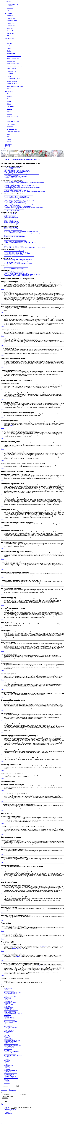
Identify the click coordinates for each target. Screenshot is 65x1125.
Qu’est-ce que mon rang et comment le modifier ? (16, 190)
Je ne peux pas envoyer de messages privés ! (15, 240)
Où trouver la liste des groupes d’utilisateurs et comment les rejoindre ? (21, 231)
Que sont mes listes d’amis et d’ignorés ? (14, 246)
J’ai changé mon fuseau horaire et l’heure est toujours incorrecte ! (20, 185)
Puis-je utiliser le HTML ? (10, 215)
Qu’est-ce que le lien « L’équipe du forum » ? (15, 236)
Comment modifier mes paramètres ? (13, 181)
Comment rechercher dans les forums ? (14, 251)
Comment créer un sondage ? (11, 198)
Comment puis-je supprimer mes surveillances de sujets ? (18, 263)
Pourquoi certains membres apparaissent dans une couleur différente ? (22, 233)
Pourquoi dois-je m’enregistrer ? (12, 167)
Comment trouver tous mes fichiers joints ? (14, 268)
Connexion (4, 1090)
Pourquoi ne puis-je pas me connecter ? (13, 172)
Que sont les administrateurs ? (11, 227)
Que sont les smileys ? (9, 216)
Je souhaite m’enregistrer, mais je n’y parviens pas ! (16, 170)
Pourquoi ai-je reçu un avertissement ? (13, 205)
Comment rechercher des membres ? (13, 254)
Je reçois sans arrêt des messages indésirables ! (16, 241)
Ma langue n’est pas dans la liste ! (12, 186)
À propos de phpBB (17, 948)
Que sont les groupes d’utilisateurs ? (13, 230)
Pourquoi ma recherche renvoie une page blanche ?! (17, 253)
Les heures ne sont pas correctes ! (12, 184)
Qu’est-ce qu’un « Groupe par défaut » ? (13, 235)
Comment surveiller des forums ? (12, 262)
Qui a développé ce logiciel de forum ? (13, 272)
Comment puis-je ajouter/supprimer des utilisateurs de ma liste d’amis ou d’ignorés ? (25, 247)
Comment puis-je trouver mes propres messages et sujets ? (19, 256)
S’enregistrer (12, 1090)
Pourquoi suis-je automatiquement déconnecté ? (16, 176)
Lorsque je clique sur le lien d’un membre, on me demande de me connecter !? (25, 191)
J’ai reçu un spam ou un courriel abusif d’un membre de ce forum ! (20, 242)
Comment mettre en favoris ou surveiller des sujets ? (17, 261)
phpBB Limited (43, 946)
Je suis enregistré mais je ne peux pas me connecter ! (17, 171)
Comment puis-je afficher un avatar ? (13, 189)
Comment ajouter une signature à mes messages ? (16, 197)
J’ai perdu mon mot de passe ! (11, 175)
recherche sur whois (41, 965)
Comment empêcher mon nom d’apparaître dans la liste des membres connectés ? (24, 182)
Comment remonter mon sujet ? (12, 210)
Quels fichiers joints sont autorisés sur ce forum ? (16, 267)
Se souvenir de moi (8, 1096)
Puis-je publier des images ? (11, 217)
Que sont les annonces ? (10, 220)
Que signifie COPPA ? (9, 169)
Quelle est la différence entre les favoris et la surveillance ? (18, 259)
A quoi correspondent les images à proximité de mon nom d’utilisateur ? (22, 187)
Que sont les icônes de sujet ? (11, 224)
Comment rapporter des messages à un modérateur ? (17, 206)
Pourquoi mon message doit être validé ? (14, 209)
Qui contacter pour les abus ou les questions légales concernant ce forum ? (22, 274)
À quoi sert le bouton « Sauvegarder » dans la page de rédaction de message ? (23, 207)
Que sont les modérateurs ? (11, 228)
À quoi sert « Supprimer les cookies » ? (13, 177)
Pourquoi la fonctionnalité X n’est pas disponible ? (16, 273)
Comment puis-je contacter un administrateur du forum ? (18, 275)
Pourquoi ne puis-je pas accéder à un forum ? (15, 202)
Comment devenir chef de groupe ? (12, 232)
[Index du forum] (16, 154)
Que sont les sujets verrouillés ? (11, 222)
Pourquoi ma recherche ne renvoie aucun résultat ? (16, 252)
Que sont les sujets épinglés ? (11, 221)
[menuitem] (12, 4)
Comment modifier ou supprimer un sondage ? (15, 201)
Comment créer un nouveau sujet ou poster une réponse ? (18, 195)
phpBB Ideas (18, 956)
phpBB (11, 425)
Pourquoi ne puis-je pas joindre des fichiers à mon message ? (19, 204)
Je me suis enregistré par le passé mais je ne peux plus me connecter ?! (21, 174)
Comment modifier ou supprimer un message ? (15, 196)
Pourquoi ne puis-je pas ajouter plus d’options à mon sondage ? (19, 200)
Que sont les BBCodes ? (10, 213)
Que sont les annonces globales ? (12, 218)
